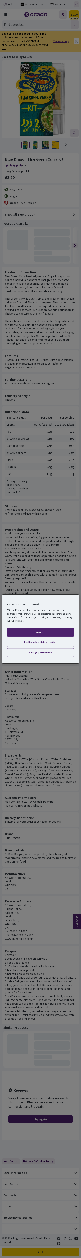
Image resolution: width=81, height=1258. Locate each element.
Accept (40, 632)
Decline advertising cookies (40, 642)
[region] (40, 629)
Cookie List (17, 620)
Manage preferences (40, 652)
